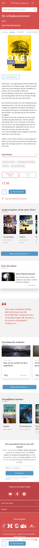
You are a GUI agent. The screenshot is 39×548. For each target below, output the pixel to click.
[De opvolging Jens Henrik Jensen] (10, 229)
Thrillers (6, 166)
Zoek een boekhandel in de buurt (16, 198)
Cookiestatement (19, 536)
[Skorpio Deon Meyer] (10, 417)
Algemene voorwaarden (26, 534)
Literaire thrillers (9, 162)
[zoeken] (35, 9)
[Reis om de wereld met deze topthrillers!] (16, 361)
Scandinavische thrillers (26, 162)
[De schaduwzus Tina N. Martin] (26, 417)
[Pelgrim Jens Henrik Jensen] (26, 229)
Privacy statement (9, 534)
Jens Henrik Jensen (18, 166)
